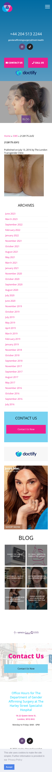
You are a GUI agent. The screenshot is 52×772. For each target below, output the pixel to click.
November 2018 (13, 349)
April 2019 (10, 328)
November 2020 (13, 273)
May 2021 (10, 257)
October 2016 (12, 393)
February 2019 (12, 339)
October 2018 (12, 355)
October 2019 (12, 311)
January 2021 (12, 268)
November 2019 (13, 306)
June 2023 (10, 213)
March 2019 (11, 333)
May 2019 (10, 322)
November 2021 (13, 240)
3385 (15, 135)
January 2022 (12, 235)
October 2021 (12, 246)
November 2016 (13, 388)
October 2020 (12, 279)
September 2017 (13, 371)
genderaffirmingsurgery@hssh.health (26, 40)
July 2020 (9, 295)
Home (7, 135)
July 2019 (9, 317)
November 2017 (13, 366)
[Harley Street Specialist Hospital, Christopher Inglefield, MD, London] (7, 7)
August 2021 (11, 251)
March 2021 (11, 262)
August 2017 (11, 377)
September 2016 (13, 398)
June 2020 (10, 300)
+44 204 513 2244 (26, 33)
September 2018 (13, 360)
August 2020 (11, 289)
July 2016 (9, 404)
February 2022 (12, 230)
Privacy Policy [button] (15, 760)
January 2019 (12, 344)
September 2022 (13, 224)
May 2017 (10, 382)
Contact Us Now (26, 429)
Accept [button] (9, 767)
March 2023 (11, 219)
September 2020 (13, 284)
